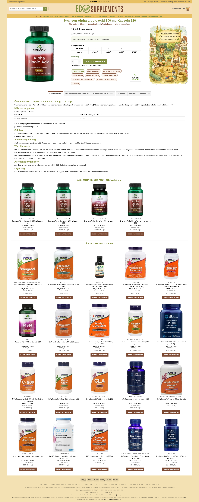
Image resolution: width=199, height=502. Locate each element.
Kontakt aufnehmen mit (182, 2)
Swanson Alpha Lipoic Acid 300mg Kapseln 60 (99, 222)
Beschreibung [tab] (55, 94)
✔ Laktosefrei (78, 71)
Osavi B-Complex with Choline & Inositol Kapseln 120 (63, 457)
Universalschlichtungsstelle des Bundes (110, 499)
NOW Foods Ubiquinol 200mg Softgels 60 (27, 456)
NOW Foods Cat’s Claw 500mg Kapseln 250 (63, 399)
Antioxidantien (78, 75)
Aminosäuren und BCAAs (111, 71)
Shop (82, 24)
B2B (105, 484)
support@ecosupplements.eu (120, 495)
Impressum (88, 484)
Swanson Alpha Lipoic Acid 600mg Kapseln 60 (27, 222)
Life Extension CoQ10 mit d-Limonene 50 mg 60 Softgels (171, 343)
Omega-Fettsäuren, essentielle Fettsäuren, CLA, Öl (140, 16)
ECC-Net (184, 497)
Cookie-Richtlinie (136, 484)
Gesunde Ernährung (109, 75)
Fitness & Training (107, 16)
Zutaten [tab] (132, 94)
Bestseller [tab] (145, 94)
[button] (17, 1)
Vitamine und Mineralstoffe (84, 16)
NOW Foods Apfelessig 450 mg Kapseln (171, 399)
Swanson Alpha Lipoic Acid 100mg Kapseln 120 (63, 222)
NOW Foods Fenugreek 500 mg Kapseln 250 (27, 285)
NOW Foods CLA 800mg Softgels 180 (99, 399)
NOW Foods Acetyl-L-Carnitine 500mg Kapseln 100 (99, 343)
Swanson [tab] (121, 94)
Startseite (73, 24)
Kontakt (43, 484)
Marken (39, 16)
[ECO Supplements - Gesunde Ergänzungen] (99, 8)
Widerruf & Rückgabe (73, 484)
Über (100, 484)
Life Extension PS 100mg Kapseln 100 (135, 399)
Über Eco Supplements (150, 2)
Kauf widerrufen (152, 484)
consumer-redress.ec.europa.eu (150, 497)
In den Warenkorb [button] (27, 234)
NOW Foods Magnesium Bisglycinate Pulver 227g (63, 285)
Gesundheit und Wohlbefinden (56, 16)
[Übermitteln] (45, 9)
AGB (95, 484)
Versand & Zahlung (166, 2)
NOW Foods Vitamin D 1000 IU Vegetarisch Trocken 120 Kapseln (171, 285)
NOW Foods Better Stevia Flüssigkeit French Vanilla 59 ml (99, 285)
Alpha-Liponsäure (122, 24)
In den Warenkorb (95, 61)
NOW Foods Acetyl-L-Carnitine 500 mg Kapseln (99, 457)
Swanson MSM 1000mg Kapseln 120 (28, 342)
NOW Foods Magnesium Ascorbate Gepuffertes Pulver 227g (135, 285)
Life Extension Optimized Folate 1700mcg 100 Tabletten (171, 457)
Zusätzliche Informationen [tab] (77, 94)
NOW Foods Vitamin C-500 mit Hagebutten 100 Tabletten (27, 400)
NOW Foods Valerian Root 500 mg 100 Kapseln (135, 343)
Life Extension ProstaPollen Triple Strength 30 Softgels (135, 457)
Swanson (76, 83)
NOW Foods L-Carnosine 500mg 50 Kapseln (63, 342)
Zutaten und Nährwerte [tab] (103, 94)
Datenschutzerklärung (117, 484)
